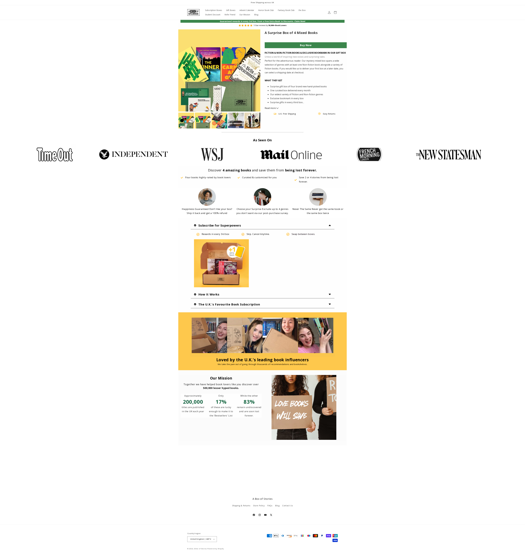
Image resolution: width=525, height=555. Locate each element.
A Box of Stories (200, 549)
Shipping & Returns (241, 505)
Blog (277, 505)
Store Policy (259, 505)
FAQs (269, 505)
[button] (335, 12)
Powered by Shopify (215, 549)
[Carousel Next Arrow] (256, 120)
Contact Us (287, 505)
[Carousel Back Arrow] (182, 120)
